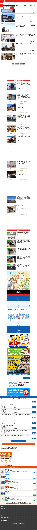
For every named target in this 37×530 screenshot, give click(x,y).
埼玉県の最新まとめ (10, 309)
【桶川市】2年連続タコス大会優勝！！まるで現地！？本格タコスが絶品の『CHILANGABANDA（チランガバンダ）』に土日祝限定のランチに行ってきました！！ (23, 86)
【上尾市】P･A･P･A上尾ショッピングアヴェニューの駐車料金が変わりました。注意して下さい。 (23, 162)
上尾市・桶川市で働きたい (14, 396)
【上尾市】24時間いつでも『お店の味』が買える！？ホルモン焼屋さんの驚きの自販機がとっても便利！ (23, 241)
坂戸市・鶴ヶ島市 (10, 316)
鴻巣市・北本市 (21, 314)
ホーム (3, 506)
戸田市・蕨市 (19, 316)
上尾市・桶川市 (27, 314)
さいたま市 (16, 309)
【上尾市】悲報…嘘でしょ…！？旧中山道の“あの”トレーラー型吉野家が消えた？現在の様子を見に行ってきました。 (23, 265)
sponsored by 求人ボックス (23, 396)
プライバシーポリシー (5, 515)
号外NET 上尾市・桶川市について (6, 517)
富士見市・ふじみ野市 (26, 316)
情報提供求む (4, 510)
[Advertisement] (18, 72)
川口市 (15, 316)
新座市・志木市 (10, 318)
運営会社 (3, 508)
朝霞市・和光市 (16, 318)
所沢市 (23, 318)
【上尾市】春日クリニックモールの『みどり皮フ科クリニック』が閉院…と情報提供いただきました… (23, 173)
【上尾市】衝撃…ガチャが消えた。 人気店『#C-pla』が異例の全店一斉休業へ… (23, 208)
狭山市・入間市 (27, 318)
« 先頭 (16, 63)
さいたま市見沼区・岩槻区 (23, 309)
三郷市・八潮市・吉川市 (11, 314)
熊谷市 (17, 314)
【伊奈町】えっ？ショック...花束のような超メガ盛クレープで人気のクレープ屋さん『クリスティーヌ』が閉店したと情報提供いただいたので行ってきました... (23, 96)
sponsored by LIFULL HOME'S (23, 467)
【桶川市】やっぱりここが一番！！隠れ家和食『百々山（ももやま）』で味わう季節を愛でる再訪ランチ (23, 106)
